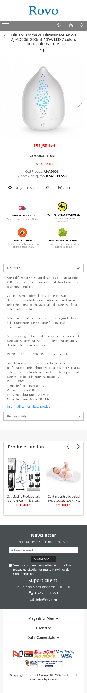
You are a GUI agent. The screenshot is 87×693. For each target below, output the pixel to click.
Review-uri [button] (16, 416)
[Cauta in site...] (82, 25)
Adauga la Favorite (25, 188)
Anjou (43, 50)
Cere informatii (60, 188)
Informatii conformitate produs (28, 406)
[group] (43, 98)
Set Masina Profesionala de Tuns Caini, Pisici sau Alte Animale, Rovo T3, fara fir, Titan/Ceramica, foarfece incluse (23, 498)
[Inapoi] (3, 36)
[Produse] (6, 26)
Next (80, 103)
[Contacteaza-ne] (59, 25)
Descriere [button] (13, 268)
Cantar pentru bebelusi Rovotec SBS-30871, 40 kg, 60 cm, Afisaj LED (64, 498)
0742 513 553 (46, 593)
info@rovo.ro (46, 599)
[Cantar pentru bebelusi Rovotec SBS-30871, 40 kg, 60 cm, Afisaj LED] (63, 474)
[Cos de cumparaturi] (71, 25)
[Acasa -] (43, 10)
